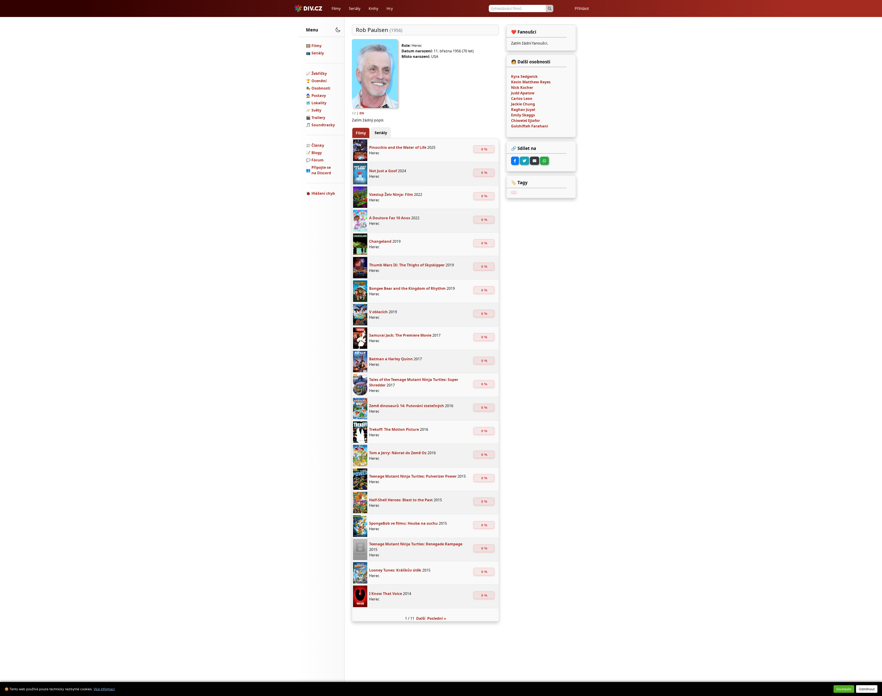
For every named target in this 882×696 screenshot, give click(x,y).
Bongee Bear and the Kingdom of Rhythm (407, 288)
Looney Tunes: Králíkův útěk (395, 570)
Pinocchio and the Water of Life (397, 147)
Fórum (317, 160)
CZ (354, 113)
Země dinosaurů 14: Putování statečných (406, 405)
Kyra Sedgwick (524, 76)
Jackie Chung (523, 104)
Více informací (104, 689)
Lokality (318, 102)
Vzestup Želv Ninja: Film (391, 194)
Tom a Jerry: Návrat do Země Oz (398, 452)
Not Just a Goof (383, 170)
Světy (316, 110)
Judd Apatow (522, 93)
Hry (390, 8)
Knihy (373, 8)
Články (317, 145)
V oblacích (378, 311)
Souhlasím (843, 689)
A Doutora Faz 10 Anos (389, 217)
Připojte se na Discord (321, 170)
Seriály (354, 8)
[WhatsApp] (544, 161)
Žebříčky (319, 73)
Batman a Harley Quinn (391, 358)
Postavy (318, 95)
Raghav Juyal (523, 109)
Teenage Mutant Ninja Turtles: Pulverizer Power (413, 476)
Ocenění (319, 80)
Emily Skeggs (523, 115)
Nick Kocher (522, 87)
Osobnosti (320, 88)
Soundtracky (323, 124)
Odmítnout (867, 689)
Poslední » (436, 618)
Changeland (380, 241)
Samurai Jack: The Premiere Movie (400, 335)
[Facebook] (515, 161)
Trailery (318, 117)
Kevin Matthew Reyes (531, 82)
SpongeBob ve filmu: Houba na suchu (403, 523)
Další (420, 618)
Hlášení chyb (323, 193)
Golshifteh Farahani (529, 126)
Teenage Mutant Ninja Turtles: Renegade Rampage (415, 544)
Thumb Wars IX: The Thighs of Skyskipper (407, 265)
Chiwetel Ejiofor (525, 120)
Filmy (336, 8)
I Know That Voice (385, 593)
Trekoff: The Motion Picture (394, 429)
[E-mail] (534, 161)
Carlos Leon (521, 98)
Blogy (316, 152)
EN (361, 113)
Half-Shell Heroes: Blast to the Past (401, 499)
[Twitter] (524, 161)
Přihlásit (582, 8)
